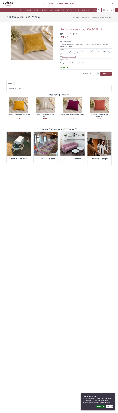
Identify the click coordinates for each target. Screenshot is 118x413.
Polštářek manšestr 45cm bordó (72, 115)
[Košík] (108, 10)
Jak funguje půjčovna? (69, 57)
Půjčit (106, 74)
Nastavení (110, 406)
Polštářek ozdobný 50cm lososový (99, 115)
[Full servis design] (99, 144)
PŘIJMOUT (100, 406)
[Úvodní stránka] (20, 10)
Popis (10, 83)
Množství (85, 73)
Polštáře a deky (73, 63)
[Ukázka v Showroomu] (72, 144)
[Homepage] (71, 17)
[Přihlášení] (99, 10)
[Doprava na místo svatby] (19, 144)
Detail (18, 123)
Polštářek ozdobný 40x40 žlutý (18, 115)
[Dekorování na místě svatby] (46, 144)
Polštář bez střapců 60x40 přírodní (45, 115)
